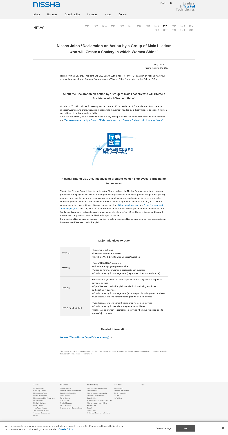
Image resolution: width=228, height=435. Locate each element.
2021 (130, 26)
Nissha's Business (39, 403)
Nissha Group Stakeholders (97, 403)
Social (89, 408)
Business (52, 14)
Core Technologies (40, 408)
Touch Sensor (65, 395)
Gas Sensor (64, 400)
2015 (182, 26)
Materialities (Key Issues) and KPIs (99, 400)
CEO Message (38, 388)
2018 (156, 26)
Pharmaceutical (65, 405)
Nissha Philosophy (40, 395)
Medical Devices (66, 403)
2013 (156, 30)
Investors (92, 14)
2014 (191, 26)
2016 (174, 26)
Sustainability (72, 14)
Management (118, 388)
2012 (165, 30)
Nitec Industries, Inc (128, 205)
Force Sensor (65, 398)
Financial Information (121, 390)
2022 (122, 26)
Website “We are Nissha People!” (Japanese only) (84, 337)
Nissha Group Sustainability (97, 393)
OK (185, 428)
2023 (113, 26)
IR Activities (118, 398)
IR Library (117, 395)
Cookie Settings (163, 428)
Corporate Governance (41, 413)
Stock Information (120, 393)
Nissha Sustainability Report (97, 388)
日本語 (162, 3)
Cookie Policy (65, 429)
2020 (139, 26)
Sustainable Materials (68, 393)
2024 (104, 26)
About (36, 14)
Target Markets (65, 388)
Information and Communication (71, 408)
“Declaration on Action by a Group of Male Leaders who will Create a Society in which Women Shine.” (113, 120)
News (108, 14)
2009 (191, 30)
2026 (87, 26)
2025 (96, 26)
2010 (182, 30)
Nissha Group (38, 405)
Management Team (40, 393)
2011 (174, 30)
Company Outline (39, 390)
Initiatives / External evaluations (98, 413)
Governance (91, 410)
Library (35, 415)
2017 (165, 26)
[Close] (223, 427)
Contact (122, 14)
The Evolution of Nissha (41, 410)
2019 (148, 26)
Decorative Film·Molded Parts (70, 390)
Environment (91, 405)
